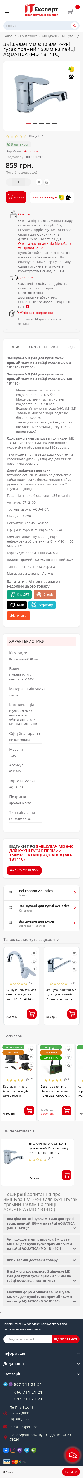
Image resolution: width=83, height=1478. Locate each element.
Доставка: (26, 277)
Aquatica (31, 151)
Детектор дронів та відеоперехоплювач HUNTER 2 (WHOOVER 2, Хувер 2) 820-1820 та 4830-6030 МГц (56, 1096)
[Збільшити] (28, 182)
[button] (28, 123)
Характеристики (43, 347)
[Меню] (7, 11)
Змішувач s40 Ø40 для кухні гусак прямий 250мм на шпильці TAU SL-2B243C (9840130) (61, 999)
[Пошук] (74, 25)
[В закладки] (39, 182)
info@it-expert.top (23, 1427)
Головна (9, 36)
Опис (15, 347)
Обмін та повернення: (36, 312)
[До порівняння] (46, 182)
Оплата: (24, 214)
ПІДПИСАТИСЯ (65, 1339)
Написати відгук (24, 870)
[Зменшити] (9, 182)
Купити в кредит (46, 197)
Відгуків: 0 (35, 136)
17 (31, 1079)
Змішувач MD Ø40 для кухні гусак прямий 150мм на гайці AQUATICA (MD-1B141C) (48, 1148)
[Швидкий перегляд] (34, 969)
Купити (71, 1472)
